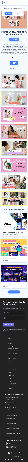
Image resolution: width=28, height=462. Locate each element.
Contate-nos (10, 341)
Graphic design (12, 383)
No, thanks (18, 13)
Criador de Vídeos (9, 409)
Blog (10, 372)
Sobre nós (10, 338)
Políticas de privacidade (13, 351)
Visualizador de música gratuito (12, 397)
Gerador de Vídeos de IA (12, 418)
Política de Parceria (12, 358)
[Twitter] (15, 460)
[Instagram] (8, 460)
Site (10, 386)
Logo (10, 381)
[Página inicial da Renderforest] (3, 2)
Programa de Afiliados (13, 348)
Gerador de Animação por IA (13, 421)
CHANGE (8, 13)
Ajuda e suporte (11, 346)
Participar (8, 324)
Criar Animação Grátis (10, 399)
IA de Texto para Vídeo (11, 426)
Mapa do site (11, 356)
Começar (14, 39)
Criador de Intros (8, 404)
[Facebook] (5, 460)
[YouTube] (18, 460)
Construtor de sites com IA (12, 428)
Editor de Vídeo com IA (11, 423)
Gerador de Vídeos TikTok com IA (14, 433)
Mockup (11, 388)
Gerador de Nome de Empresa (13, 431)
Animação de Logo (9, 402)
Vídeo (10, 378)
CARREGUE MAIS (14, 292)
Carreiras (10, 343)
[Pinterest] (11, 460)
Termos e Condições (12, 353)
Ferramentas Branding (14, 369)
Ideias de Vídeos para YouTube (13, 436)
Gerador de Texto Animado (11, 407)
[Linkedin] (22, 460)
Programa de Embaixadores (14, 361)
